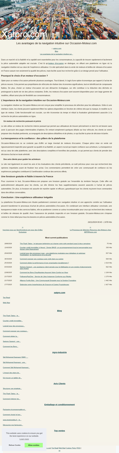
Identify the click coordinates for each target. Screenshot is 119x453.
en (59, 450)
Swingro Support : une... (12, 341)
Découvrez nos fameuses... (13, 425)
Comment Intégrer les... (11, 399)
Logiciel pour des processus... (14, 326)
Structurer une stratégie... (12, 388)
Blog (56, 51)
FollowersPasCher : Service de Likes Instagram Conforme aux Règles (45, 276)
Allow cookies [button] (33, 445)
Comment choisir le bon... (12, 415)
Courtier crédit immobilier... (13, 321)
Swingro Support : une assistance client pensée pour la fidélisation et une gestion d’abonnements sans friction (55, 267)
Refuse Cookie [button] (14, 445)
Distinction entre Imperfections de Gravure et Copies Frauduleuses (44, 284)
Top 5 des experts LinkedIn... (13, 436)
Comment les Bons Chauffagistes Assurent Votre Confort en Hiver (44, 272)
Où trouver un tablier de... (12, 378)
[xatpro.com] (59, 20)
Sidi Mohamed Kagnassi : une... (14, 362)
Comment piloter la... (10, 336)
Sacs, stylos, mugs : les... (12, 441)
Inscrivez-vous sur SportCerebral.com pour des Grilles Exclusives (23, 231)
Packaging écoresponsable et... (14, 409)
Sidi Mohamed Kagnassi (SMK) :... (15, 357)
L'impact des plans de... (11, 373)
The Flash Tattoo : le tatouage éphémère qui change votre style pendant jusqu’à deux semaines (55, 243)
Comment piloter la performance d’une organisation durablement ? (44, 263)
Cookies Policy (71, 448)
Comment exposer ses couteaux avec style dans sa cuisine (41, 259)
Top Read (6, 297)
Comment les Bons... (10, 346)
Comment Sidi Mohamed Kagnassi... (16, 367)
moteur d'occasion (56, 63)
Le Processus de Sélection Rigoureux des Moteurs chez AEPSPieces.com (90, 231)
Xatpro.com (47, 448)
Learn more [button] (24, 439)
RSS (78, 448)
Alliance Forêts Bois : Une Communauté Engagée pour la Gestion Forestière (48, 280)
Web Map (6, 303)
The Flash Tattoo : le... (11, 316)
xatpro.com (57, 48)
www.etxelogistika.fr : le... (12, 420)
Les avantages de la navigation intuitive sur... (56, 54)
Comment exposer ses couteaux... (15, 331)
